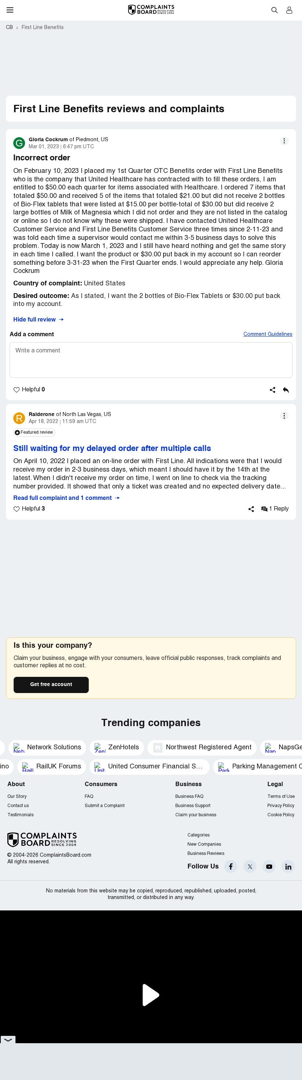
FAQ (89, 797)
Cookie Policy (280, 815)
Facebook (230, 866)
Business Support (192, 806)
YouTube (269, 866)
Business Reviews (205, 854)
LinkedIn (288, 866)
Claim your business (195, 815)
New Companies (204, 844)
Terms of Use (281, 797)
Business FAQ (189, 797)
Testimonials (20, 815)
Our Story (17, 797)
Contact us (18, 806)
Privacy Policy (280, 806)
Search (274, 10)
